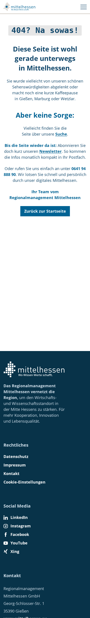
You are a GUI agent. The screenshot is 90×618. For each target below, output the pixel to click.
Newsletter (50, 151)
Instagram (20, 525)
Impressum (14, 465)
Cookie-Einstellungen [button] (24, 482)
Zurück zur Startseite (45, 211)
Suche (61, 134)
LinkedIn (19, 517)
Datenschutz (15, 456)
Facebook (19, 534)
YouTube (19, 543)
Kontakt (11, 473)
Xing (14, 551)
